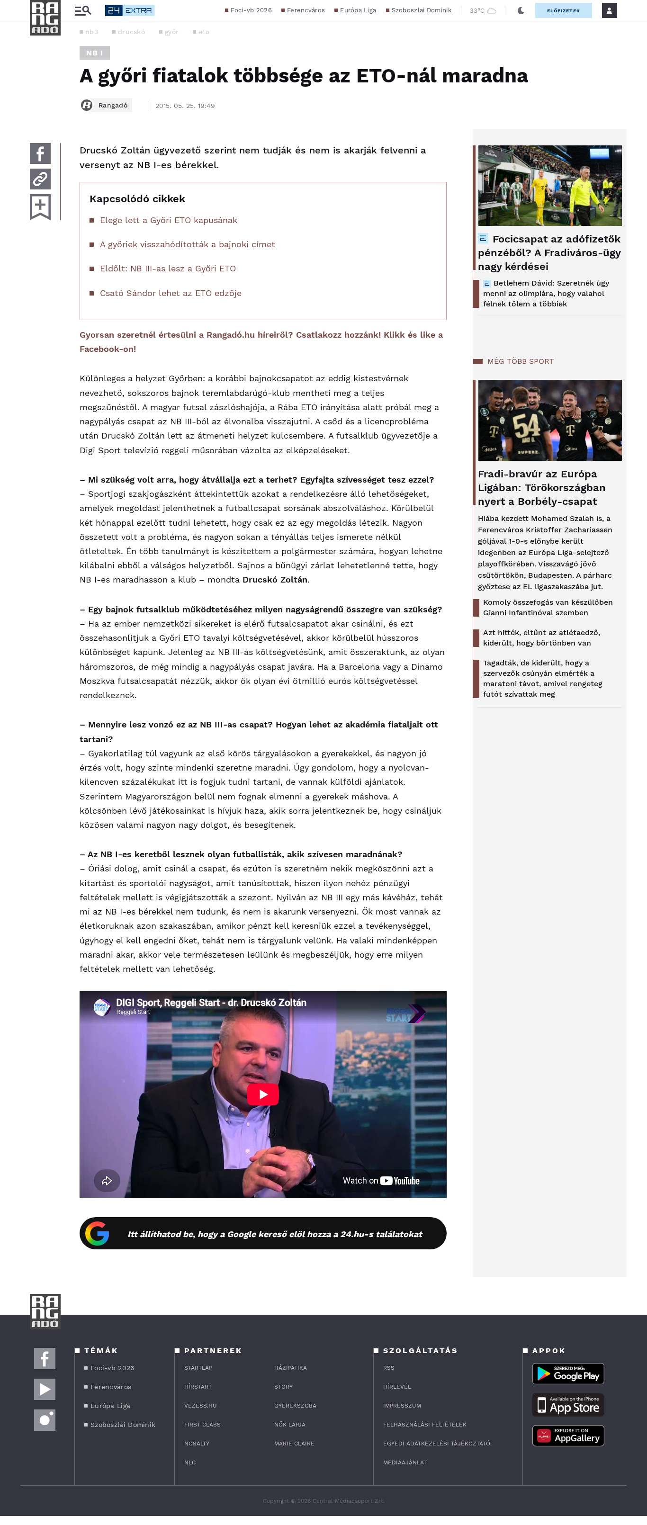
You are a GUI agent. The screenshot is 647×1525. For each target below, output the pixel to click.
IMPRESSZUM (402, 1405)
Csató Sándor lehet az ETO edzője (171, 293)
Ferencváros (306, 10)
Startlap (198, 1367)
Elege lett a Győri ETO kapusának (168, 220)
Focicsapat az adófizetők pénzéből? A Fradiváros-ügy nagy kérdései (549, 252)
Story (283, 1386)
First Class (202, 1424)
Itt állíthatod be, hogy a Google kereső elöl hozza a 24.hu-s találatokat (274, 1234)
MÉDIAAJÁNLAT (405, 1462)
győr (172, 32)
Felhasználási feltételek (425, 1424)
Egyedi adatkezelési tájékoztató (436, 1443)
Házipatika (290, 1367)
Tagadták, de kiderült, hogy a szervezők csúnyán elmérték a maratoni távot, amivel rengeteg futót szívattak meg (542, 678)
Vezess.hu (200, 1405)
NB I (94, 52)
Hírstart (198, 1386)
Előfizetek (563, 10)
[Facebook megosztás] (40, 153)
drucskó (131, 32)
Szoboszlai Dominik (421, 10)
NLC (190, 1462)
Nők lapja (290, 1424)
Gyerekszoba (295, 1405)
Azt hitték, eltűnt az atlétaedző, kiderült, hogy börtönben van (541, 637)
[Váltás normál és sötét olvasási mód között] (521, 10)
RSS (389, 1367)
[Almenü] (83, 10)
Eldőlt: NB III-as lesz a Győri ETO (168, 268)
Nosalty (196, 1443)
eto (203, 32)
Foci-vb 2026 (251, 10)
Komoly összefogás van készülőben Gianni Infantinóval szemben (548, 607)
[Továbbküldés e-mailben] (40, 179)
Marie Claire (294, 1443)
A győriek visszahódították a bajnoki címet (187, 244)
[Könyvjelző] (40, 207)
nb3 (91, 32)
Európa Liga (358, 10)
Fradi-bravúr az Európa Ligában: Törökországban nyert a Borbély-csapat (542, 487)
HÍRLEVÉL (397, 1386)
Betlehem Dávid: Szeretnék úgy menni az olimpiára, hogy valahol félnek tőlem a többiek (546, 293)
